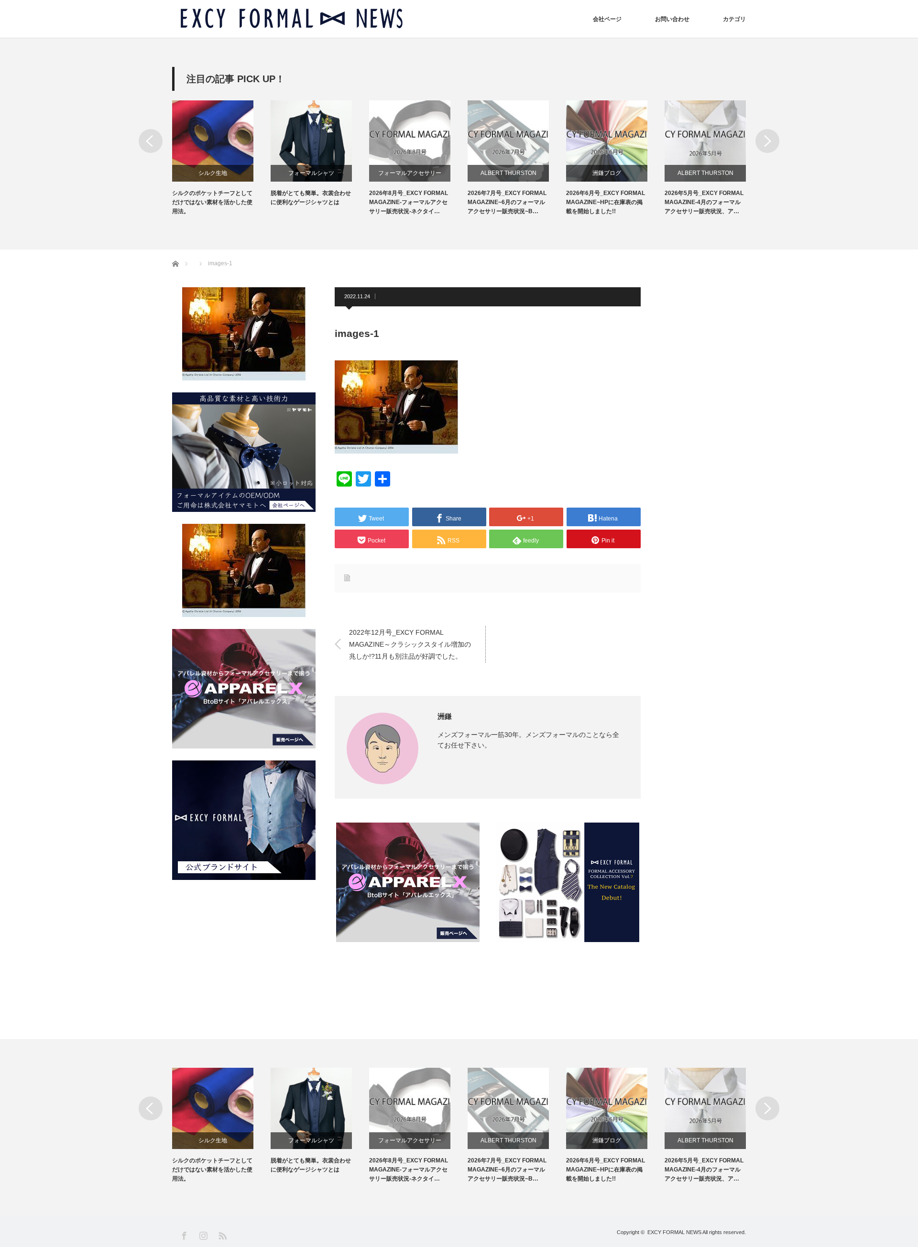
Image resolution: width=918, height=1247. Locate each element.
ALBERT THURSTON (508, 173)
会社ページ (607, 19)
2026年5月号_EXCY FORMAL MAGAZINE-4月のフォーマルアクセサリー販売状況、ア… (704, 202)
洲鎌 (444, 716)
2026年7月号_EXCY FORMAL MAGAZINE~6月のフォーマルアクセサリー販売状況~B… (507, 202)
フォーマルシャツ (311, 173)
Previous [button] (151, 141)
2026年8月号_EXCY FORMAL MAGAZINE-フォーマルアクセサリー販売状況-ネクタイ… (408, 202)
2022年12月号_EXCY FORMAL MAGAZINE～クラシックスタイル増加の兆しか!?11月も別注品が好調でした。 (410, 644)
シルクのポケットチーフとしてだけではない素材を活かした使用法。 (212, 202)
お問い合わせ (672, 19)
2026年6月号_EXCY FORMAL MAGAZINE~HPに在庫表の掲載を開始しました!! (605, 202)
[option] (221, 158)
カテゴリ (734, 19)
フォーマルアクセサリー (409, 173)
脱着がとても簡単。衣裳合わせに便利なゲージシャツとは (311, 198)
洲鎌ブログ (606, 173)
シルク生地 (212, 173)
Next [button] (767, 141)
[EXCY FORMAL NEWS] (291, 19)
